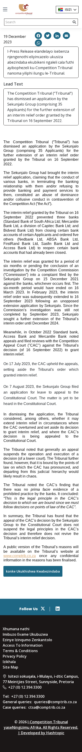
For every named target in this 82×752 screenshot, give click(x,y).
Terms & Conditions (20, 650)
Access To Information (23, 645)
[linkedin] (58, 609)
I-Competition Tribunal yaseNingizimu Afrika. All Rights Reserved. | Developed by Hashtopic (41, 727)
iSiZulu (70, 9)
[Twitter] (43, 609)
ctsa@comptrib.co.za (46, 707)
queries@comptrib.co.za (55, 701)
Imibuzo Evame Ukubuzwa (25, 634)
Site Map (10, 667)
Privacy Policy (15, 656)
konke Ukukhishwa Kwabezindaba (33, 571)
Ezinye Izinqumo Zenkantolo (27, 639)
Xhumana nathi (16, 628)
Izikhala (9, 661)
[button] (38, 35)
